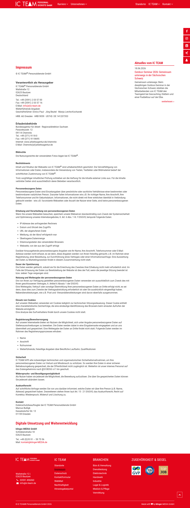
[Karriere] (67, 4)
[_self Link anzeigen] (186, 60)
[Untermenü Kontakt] (172, 4)
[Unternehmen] (86, 4)
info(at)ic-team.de (31, 105)
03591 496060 (27, 480)
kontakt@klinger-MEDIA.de (34, 442)
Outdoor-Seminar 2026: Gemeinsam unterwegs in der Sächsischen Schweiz (153, 75)
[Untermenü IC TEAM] (159, 4)
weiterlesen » (168, 101)
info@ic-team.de (28, 483)
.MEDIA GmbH (165, 504)
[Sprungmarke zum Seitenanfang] (179, 495)
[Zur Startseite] (36, 4)
